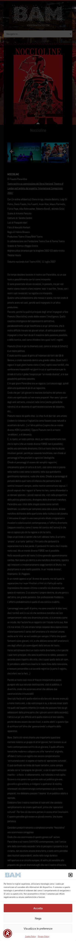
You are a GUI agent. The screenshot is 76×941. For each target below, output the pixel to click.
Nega (38, 918)
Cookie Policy (30, 936)
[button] (70, 875)
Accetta (38, 908)
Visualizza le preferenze (38, 928)
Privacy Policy (43, 936)
